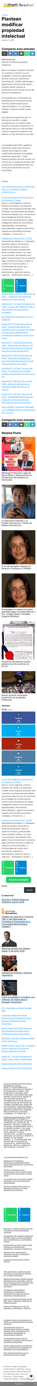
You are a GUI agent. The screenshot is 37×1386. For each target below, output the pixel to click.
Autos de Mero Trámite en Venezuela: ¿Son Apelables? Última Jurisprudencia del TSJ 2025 (18, 410)
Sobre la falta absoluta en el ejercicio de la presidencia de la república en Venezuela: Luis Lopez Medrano (18, 1347)
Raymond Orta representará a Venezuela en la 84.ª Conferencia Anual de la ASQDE (16, 1254)
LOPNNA (5, 15)
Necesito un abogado (18, 880)
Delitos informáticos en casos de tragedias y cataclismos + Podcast (17, 1307)
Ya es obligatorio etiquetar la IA (16, 1157)
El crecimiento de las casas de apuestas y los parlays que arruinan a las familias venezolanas (18, 1340)
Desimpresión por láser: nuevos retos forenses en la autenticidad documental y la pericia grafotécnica (18, 1247)
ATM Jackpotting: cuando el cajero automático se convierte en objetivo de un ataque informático (17, 1273)
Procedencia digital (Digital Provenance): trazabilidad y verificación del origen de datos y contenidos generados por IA (17, 1292)
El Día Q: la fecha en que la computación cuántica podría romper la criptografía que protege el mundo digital (18, 1172)
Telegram (22, 286)
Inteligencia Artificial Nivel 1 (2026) (17, 238)
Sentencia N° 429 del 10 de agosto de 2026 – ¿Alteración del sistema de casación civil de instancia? (18, 297)
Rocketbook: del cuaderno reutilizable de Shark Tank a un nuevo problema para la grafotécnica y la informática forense (18, 1238)
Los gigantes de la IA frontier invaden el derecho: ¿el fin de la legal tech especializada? (18, 1181)
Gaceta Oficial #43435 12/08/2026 (17, 1068)
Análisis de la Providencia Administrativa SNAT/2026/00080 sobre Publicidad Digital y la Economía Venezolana (18, 1163)
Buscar (4, 886)
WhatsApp (9, 286)
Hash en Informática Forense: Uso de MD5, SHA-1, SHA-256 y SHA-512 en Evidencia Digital (18, 1301)
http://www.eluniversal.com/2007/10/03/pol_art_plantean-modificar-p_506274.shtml (18, 189)
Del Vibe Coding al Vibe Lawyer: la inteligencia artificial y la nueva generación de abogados (17, 1188)
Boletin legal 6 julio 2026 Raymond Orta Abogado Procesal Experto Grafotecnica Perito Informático (17, 1031)
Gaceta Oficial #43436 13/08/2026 (17, 1064)
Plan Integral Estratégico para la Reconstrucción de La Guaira (16, 1354)
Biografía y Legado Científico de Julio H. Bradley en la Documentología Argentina (18, 1230)
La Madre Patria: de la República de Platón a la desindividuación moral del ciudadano (18, 1322)
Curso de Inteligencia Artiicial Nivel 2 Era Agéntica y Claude (18, 1084)
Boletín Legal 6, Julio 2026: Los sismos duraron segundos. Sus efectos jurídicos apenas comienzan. (18, 1048)
